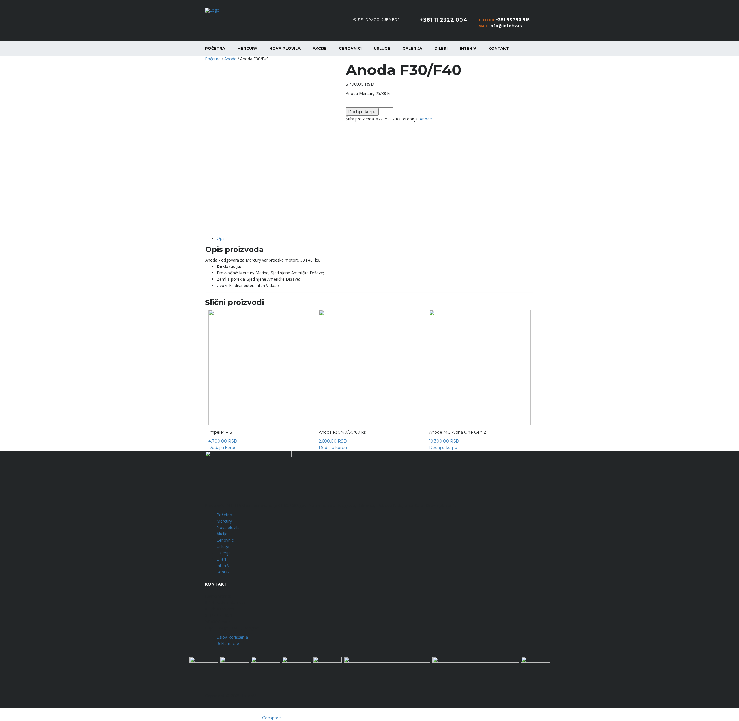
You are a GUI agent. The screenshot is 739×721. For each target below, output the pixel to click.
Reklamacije (228, 643)
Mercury (247, 48)
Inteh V (468, 48)
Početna (215, 48)
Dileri (441, 48)
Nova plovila (285, 48)
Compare (271, 717)
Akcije (320, 48)
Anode (230, 59)
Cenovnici (350, 48)
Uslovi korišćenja (232, 637)
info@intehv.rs (505, 25)
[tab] (375, 238)
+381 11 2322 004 (443, 20)
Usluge (382, 48)
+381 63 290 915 (513, 19)
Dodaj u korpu (362, 111)
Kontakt (498, 48)
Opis (221, 238)
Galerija (412, 48)
